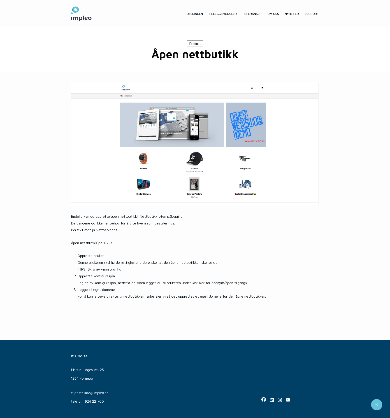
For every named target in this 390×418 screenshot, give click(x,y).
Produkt (195, 44)
